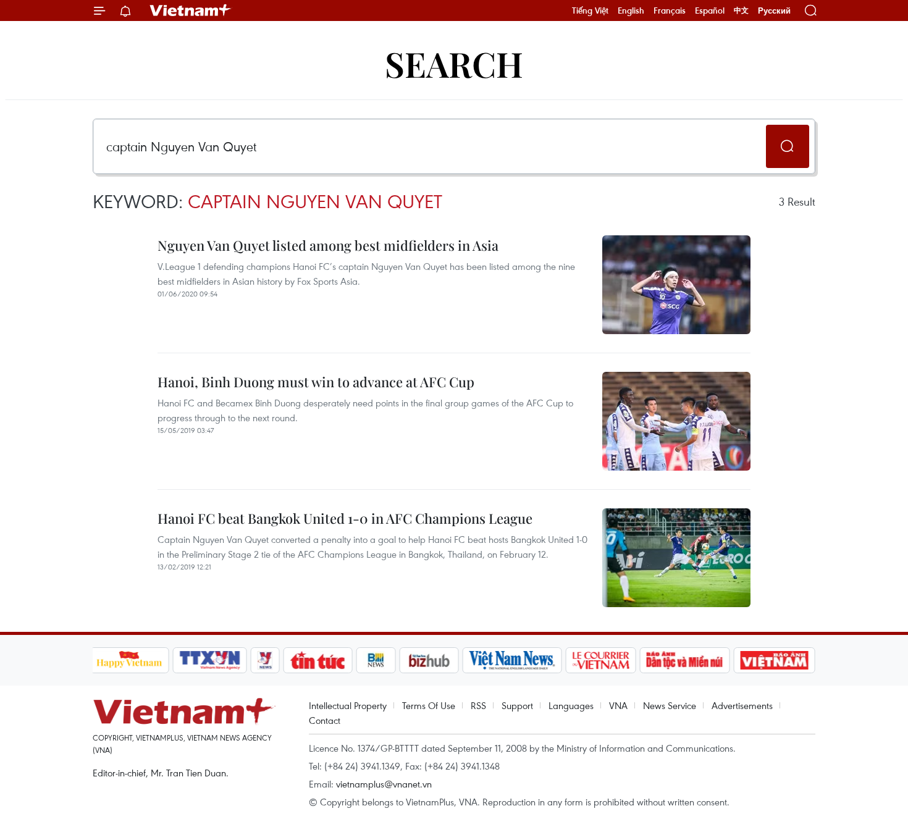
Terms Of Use (428, 705)
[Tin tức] (317, 660)
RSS (478, 705)
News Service (669, 705)
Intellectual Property (348, 705)
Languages (571, 705)
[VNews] (264, 660)
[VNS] (512, 660)
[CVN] (601, 660)
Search (454, 63)
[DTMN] (685, 660)
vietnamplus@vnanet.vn (384, 784)
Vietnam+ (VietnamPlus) (191, 10)
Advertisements (742, 705)
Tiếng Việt (590, 10)
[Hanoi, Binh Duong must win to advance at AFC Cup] (676, 421)
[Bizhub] (429, 660)
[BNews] (376, 660)
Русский (774, 10)
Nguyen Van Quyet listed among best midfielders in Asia (328, 245)
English (631, 10)
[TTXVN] (209, 660)
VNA (618, 705)
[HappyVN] (129, 660)
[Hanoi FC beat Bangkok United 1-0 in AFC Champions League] (676, 557)
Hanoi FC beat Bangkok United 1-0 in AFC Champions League (345, 518)
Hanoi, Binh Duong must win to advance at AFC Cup (316, 381)
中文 (741, 10)
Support (517, 705)
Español (710, 10)
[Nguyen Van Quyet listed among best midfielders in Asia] (676, 284)
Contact (324, 720)
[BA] (774, 660)
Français (670, 10)
